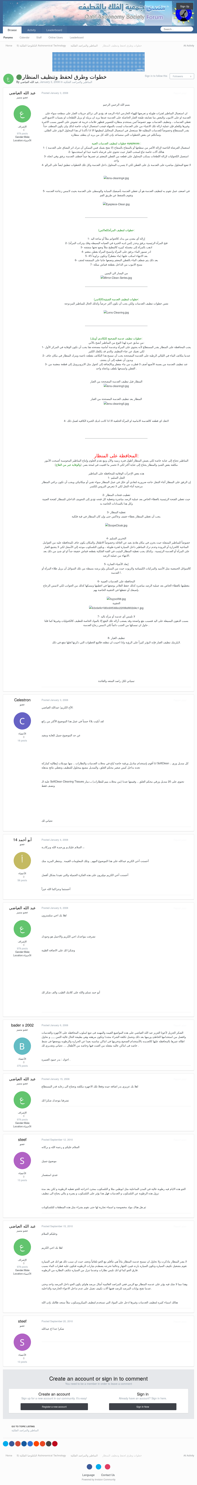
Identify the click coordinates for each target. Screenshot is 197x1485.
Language (88, 1475)
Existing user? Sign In (157, 6)
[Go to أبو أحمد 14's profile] (22, 860)
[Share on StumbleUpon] (42, 1443)
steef (22, 1139)
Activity (31, 30)
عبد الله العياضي (29, 82)
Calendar (24, 37)
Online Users (55, 37)
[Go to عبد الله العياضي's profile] (8, 79)
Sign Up (184, 6)
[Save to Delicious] (30, 1443)
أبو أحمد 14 (22, 839)
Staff (39, 37)
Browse (12, 30)
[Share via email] (48, 1443)
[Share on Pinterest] (55, 1443)
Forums (8, 37)
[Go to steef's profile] (22, 1160)
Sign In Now (142, 1406)
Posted (55, 93)
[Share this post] (190, 93)
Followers (178, 76)
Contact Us (108, 1475)
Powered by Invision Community (98, 1479)
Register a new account (54, 1406)
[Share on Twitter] (5, 1443)
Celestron (22, 699)
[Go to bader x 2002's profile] (22, 1046)
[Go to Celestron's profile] (22, 721)
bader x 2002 (22, 1025)
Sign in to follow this (156, 76)
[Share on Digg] (24, 1443)
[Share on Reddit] (36, 1443)
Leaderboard (76, 37)
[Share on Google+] (18, 1443)
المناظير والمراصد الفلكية (77, 82)
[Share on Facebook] (11, 1443)
